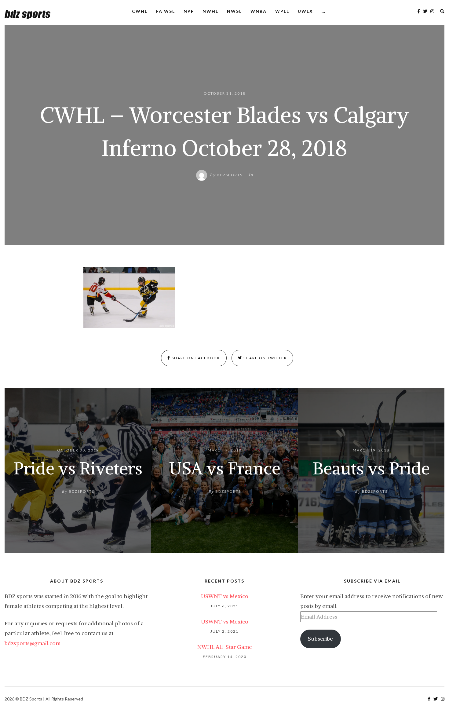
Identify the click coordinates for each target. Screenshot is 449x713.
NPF (189, 11)
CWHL (140, 11)
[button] (129, 297)
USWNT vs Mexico (224, 596)
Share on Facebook (195, 358)
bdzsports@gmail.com (32, 643)
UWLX (305, 11)
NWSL (234, 11)
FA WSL (165, 11)
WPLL (282, 11)
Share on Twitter (264, 358)
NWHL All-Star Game (224, 646)
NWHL (210, 11)
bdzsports (230, 175)
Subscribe (320, 638)
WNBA (258, 11)
